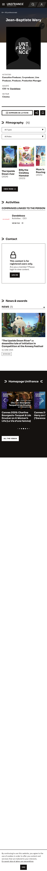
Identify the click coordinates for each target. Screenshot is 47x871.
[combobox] (23, 129)
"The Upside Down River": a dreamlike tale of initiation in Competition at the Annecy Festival (22, 343)
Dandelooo (15, 88)
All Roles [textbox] (8, 136)
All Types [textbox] (8, 130)
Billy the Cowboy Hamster (24, 173)
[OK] (23, 867)
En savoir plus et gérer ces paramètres (18, 861)
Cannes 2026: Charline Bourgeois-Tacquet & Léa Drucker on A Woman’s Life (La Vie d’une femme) (16, 416)
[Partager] (36, 112)
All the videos (10, 438)
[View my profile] (42, 4)
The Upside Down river (8, 172)
